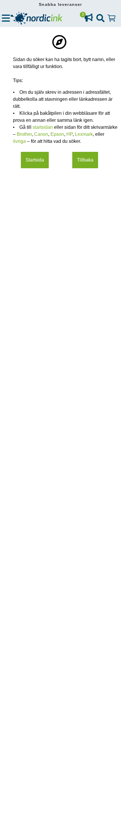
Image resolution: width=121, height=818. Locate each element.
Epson (57, 134)
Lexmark (84, 134)
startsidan (43, 127)
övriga (20, 141)
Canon (41, 134)
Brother (24, 134)
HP (69, 134)
